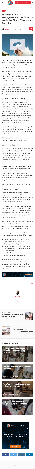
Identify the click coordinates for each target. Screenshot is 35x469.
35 (31, 29)
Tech (4, 10)
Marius (7, 29)
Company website (22, 3)
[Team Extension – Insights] (10, 3)
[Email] (17, 301)
